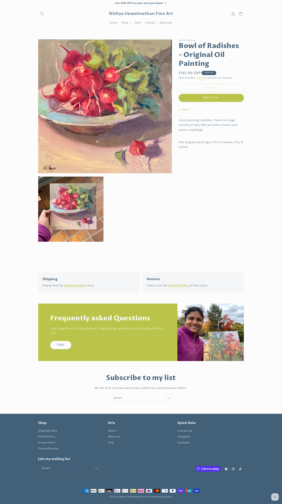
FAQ (111, 442)
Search (112, 431)
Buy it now (211, 98)
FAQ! (60, 345)
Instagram (183, 436)
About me (114, 436)
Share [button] (185, 109)
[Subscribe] (168, 398)
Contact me (184, 431)
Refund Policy (46, 436)
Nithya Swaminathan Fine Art (134, 497)
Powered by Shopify (161, 497)
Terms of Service (48, 448)
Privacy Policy (46, 442)
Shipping (201, 78)
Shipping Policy (47, 431)
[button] (42, 13)
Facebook (183, 442)
